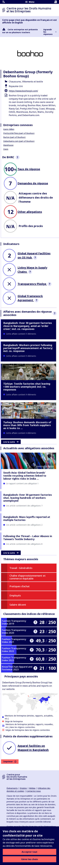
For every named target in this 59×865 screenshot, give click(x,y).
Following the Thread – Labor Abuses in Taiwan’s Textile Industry (27, 537)
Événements (12, 788)
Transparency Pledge (32, 284)
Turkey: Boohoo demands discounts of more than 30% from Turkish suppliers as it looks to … (27, 425)
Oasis (5, 149)
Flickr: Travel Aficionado (44, 377)
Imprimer (8, 761)
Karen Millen (8, 129)
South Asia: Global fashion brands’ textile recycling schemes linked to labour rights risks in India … (24, 475)
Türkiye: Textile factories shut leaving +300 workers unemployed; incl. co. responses (26, 386)
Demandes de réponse (33, 183)
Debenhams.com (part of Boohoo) (18, 141)
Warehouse (8, 145)
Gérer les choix (29, 859)
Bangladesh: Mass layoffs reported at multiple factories (26, 518)
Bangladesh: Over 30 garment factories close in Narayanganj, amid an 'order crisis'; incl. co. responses (27, 325)
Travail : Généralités (20, 568)
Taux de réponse (29, 169)
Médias (32, 788)
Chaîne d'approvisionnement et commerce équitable (27, 577)
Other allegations (30, 212)
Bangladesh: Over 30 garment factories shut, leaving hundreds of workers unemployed (27, 497)
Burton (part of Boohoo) (14, 137)
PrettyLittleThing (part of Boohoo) (18, 133)
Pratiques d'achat (19, 586)
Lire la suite (9, 442)
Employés (15, 595)
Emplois (23, 788)
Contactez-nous (33, 791)
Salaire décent (17, 604)
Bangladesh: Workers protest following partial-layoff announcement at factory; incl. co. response (28, 348)
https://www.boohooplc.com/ (23, 90)
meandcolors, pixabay (45, 466)
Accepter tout (29, 851)
